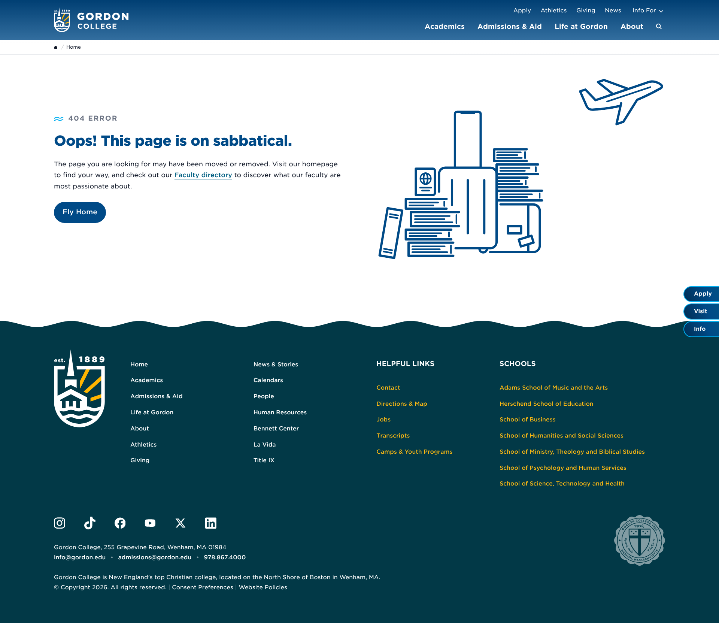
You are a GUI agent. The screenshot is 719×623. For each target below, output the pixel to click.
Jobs (383, 419)
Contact (388, 387)
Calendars (268, 380)
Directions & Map (401, 403)
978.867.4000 (225, 557)
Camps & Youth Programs (414, 451)
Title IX (264, 460)
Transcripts (393, 435)
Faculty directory (203, 175)
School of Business (527, 419)
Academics (445, 26)
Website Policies (263, 587)
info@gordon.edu (80, 557)
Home (139, 364)
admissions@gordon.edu (155, 557)
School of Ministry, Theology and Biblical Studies (572, 451)
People (264, 396)
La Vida (265, 444)
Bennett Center (276, 428)
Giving (585, 10)
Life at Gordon (581, 26)
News (613, 10)
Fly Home (80, 212)
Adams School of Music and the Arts (554, 387)
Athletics (554, 10)
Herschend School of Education (547, 403)
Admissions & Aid (509, 26)
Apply (522, 10)
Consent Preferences (202, 587)
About (632, 26)
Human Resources (280, 412)
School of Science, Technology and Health (562, 483)
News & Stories (276, 364)
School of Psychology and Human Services (563, 468)
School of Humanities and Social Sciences (562, 435)
